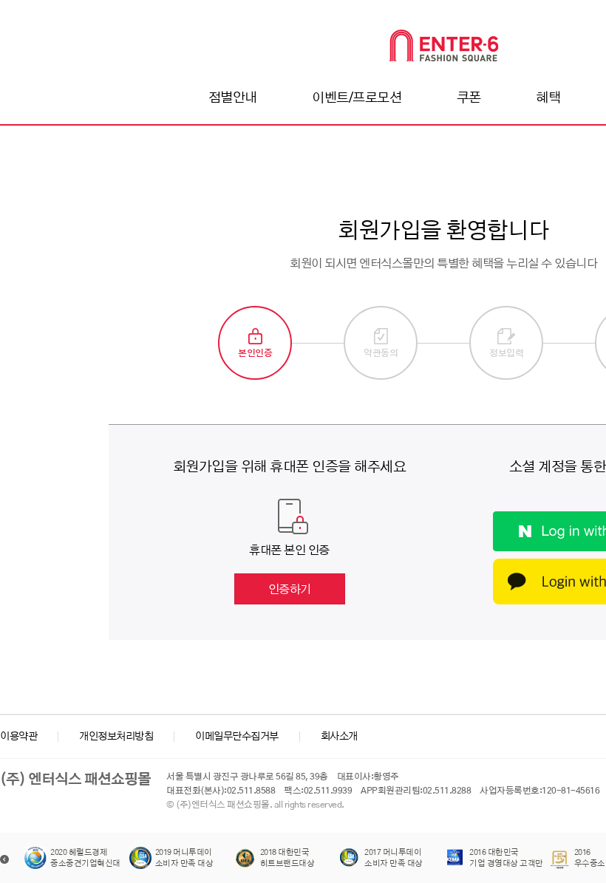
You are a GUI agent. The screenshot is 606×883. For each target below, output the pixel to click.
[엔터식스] (443, 45)
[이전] (4, 859)
